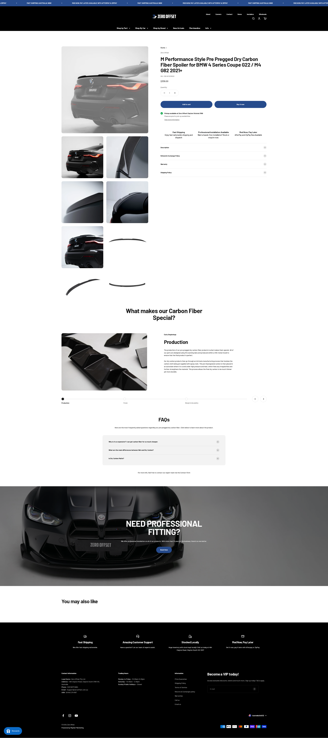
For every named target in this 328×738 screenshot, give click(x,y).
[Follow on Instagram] (69, 715)
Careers (218, 14)
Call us (177, 700)
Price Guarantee (181, 679)
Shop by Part (122, 28)
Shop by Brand (159, 28)
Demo (240, 14)
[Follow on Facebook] (63, 715)
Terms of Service (181, 687)
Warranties (179, 696)
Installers (250, 14)
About (208, 14)
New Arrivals (178, 28)
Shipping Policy (180, 683)
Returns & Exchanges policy (185, 692)
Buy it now (240, 104)
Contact (229, 14)
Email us (178, 704)
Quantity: (164, 87)
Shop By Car (140, 28)
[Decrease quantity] (164, 93)
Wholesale (262, 14)
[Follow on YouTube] (76, 715)
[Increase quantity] (175, 93)
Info (207, 28)
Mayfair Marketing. (77, 728)
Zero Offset (165, 52)
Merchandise (194, 28)
